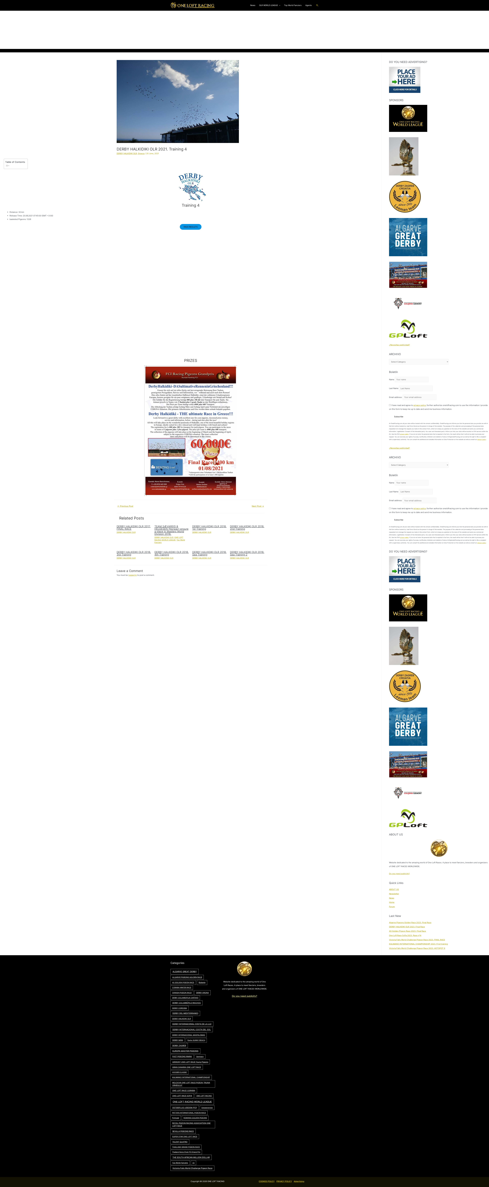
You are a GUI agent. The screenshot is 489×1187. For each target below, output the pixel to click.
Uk (193, 1163)
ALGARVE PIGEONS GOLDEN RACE (187, 977)
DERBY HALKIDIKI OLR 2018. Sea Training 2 (247, 553)
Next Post (258, 506)
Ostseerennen (207, 1108)
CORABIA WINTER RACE (181, 987)
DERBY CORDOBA (179, 1008)
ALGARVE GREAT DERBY (185, 971)
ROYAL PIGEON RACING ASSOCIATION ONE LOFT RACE (191, 1124)
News (391, 898)
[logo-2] (408, 303)
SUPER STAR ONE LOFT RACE (184, 1137)
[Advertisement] (244, 30)
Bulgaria (202, 982)
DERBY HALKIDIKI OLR (127, 153)
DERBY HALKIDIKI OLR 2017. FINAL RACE (134, 527)
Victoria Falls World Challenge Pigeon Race (192, 1168)
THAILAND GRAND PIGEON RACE (186, 1147)
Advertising (299, 1181)
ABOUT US (394, 889)
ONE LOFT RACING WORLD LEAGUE (192, 1101)
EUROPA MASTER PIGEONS (185, 1051)
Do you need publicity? (399, 873)
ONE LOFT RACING (204, 1096)
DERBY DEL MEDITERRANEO (185, 1013)
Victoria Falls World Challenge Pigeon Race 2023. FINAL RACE (417, 940)
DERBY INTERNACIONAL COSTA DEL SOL (191, 1029)
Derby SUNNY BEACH (196, 1040)
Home (391, 902)
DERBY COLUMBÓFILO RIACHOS (186, 1003)
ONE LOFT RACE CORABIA (183, 1090)
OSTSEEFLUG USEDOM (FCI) (184, 1107)
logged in (132, 575)
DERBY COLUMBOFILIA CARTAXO (185, 998)
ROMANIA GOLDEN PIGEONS (195, 1118)
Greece (141, 153)
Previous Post (125, 506)
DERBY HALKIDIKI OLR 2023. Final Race (407, 927)
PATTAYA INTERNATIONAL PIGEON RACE (189, 1113)
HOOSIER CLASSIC (179, 1072)
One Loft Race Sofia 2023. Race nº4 (405, 935)
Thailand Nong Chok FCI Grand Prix (186, 1152)
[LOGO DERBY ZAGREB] (405, 196)
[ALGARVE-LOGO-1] (408, 237)
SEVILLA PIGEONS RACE (183, 1131)
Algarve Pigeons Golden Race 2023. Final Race (410, 922)
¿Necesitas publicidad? (399, 345)
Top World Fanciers (180, 1163)
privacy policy (419, 405)
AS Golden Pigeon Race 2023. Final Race (407, 931)
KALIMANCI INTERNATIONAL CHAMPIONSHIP (191, 1077)
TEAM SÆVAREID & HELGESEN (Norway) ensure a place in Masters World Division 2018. (171, 530)
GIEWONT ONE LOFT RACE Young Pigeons (190, 1062)
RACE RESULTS (191, 227)
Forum (392, 906)
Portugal (175, 1118)
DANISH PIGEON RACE (182, 993)
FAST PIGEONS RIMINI (182, 1056)
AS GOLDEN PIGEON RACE (183, 982)
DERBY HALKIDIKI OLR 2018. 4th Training (171, 553)
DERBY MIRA (177, 1040)
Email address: (396, 397)
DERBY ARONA (202, 993)
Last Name (393, 388)
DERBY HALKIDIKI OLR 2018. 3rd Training (134, 553)
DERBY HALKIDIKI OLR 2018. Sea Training (209, 553)
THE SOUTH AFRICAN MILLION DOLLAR (191, 1157)
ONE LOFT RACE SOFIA (182, 1096)
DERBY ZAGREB (179, 1045)
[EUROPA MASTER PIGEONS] (408, 274)
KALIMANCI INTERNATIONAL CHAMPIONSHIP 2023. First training (418, 944)
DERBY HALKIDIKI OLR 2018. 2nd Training (247, 527)
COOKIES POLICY (267, 1181)
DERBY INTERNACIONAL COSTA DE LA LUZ (191, 1024)
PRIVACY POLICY (284, 1181)
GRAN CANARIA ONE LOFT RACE (186, 1067)
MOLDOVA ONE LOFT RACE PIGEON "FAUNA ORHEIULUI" (191, 1084)
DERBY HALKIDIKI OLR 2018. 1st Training (209, 527)
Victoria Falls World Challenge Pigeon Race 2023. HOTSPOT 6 (417, 948)
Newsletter (394, 894)
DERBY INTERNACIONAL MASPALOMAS (188, 1035)
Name (391, 379)
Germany (200, 1057)
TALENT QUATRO (179, 1142)
